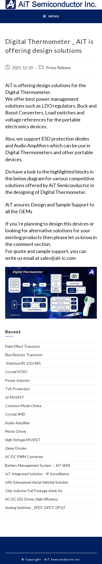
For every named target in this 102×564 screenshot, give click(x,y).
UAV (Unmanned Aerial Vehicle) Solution (36, 482)
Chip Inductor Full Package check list (34, 491)
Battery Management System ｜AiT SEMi (37, 465)
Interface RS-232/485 (23, 363)
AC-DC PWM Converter (24, 457)
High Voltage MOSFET (23, 440)
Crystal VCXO (16, 372)
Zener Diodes (16, 448)
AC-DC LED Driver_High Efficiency (31, 499)
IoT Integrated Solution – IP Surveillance (37, 474)
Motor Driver (15, 431)
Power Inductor (17, 380)
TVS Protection (17, 389)
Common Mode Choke (23, 406)
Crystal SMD (15, 414)
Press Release (58, 67)
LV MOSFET (14, 397)
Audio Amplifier (17, 423)
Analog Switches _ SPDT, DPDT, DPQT (35, 507)
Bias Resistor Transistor (24, 355)
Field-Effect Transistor (22, 346)
